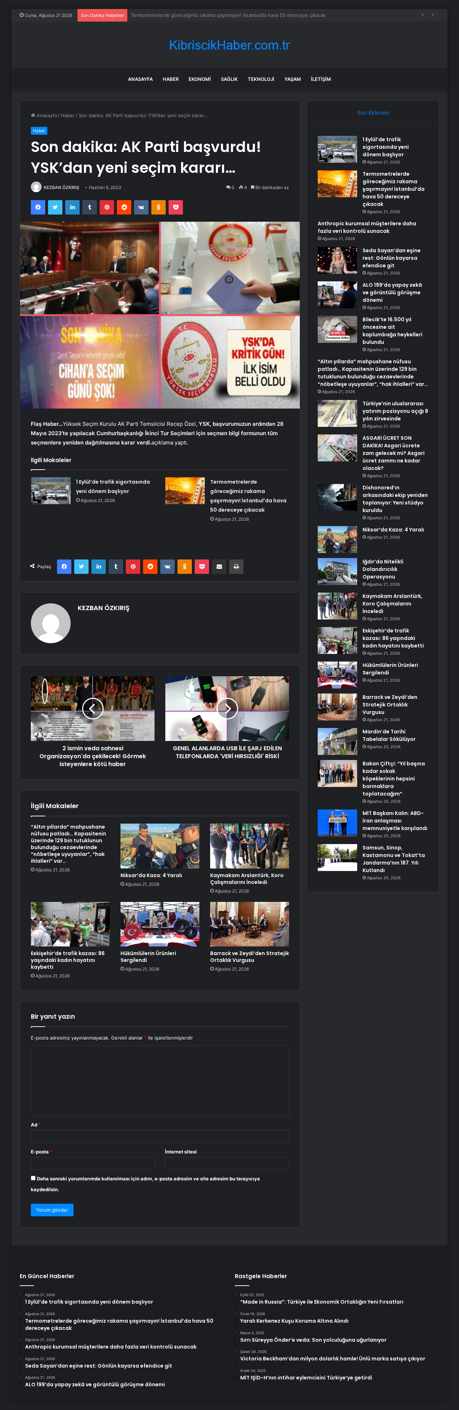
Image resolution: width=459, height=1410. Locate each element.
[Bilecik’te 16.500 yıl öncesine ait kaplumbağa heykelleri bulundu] (337, 329)
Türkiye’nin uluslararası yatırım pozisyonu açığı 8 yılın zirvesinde (395, 411)
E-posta (41, 1152)
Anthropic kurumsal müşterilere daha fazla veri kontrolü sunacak (203, 15)
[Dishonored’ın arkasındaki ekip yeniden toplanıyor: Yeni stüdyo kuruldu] (337, 497)
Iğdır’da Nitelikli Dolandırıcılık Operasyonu (383, 569)
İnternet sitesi (181, 1152)
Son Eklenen (373, 112)
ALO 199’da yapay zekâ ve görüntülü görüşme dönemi (392, 292)
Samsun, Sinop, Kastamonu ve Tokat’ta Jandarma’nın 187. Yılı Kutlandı (394, 859)
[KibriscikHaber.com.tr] (229, 45)
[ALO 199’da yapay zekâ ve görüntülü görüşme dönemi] (337, 294)
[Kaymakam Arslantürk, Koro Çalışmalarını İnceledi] (249, 846)
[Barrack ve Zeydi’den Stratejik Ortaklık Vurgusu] (249, 924)
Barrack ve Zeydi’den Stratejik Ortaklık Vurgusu (249, 957)
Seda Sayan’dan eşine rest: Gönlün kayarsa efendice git (392, 258)
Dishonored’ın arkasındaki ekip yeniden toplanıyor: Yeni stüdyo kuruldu (395, 499)
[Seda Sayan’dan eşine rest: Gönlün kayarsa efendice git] (337, 260)
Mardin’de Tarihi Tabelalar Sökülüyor (389, 735)
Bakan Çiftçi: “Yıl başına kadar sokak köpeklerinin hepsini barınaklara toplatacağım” (394, 778)
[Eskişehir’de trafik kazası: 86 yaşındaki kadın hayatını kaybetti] (70, 924)
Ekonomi (200, 79)
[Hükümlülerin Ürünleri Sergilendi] (159, 924)
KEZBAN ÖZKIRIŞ (61, 187)
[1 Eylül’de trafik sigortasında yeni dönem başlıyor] (51, 490)
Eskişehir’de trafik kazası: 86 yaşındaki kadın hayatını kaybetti (68, 960)
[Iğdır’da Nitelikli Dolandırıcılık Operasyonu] (337, 571)
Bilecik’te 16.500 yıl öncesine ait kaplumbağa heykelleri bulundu (392, 331)
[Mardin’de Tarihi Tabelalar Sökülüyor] (337, 741)
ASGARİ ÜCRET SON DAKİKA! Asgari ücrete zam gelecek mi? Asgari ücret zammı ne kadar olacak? (394, 453)
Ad (36, 1125)
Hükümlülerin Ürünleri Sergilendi (148, 957)
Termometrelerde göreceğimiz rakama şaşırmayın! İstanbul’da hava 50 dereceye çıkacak (394, 189)
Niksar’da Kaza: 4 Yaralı (151, 875)
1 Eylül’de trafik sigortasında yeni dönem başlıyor (386, 147)
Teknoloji (261, 79)
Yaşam (292, 79)
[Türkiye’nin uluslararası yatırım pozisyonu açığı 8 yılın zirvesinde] (337, 413)
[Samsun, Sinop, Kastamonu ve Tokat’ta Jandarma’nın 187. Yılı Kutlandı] (337, 857)
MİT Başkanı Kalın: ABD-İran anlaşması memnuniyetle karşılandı (395, 821)
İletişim (321, 79)
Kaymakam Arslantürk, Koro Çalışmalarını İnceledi (247, 879)
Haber (171, 79)
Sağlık (229, 79)
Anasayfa (140, 79)
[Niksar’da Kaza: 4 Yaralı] (159, 846)
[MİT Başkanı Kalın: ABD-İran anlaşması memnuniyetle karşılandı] (337, 823)
